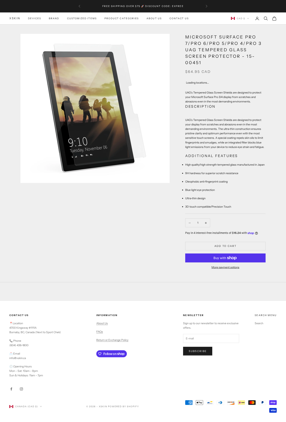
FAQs (99, 331)
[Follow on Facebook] (11, 389)
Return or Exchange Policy (112, 340)
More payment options (225, 267)
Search (259, 323)
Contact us (179, 18)
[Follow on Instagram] (21, 389)
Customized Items (82, 18)
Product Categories (121, 18)
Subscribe (198, 351)
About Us (154, 18)
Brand (54, 18)
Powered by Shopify (123, 406)
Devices (34, 18)
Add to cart (225, 245)
